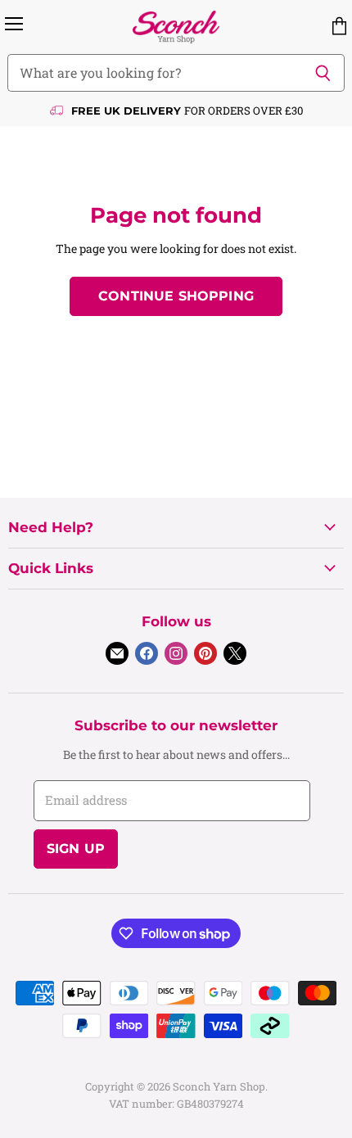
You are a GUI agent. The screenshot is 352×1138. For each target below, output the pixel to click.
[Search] (323, 73)
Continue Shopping (176, 296)
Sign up (76, 848)
